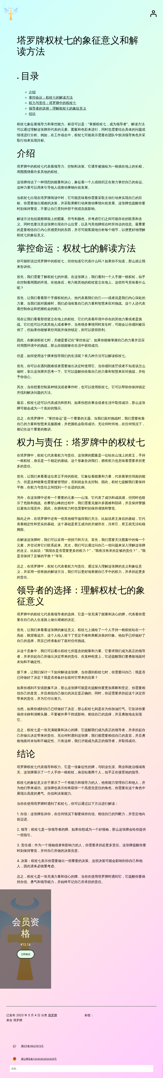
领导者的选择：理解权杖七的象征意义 (57, 108)
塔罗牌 (52, 1015)
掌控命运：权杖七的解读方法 (51, 97)
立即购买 (25, 954)
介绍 (32, 92)
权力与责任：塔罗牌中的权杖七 (52, 103)
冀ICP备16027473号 (32, 1045)
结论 (32, 114)
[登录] (153, 13)
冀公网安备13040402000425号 (39, 1058)
